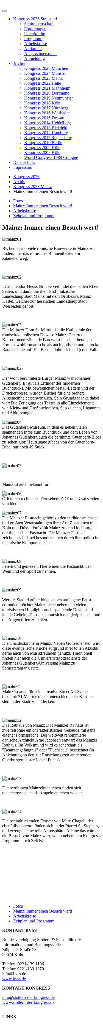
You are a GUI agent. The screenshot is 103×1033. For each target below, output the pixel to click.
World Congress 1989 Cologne (51, 157)
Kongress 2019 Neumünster (48, 98)
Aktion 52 (33, 48)
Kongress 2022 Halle (42, 83)
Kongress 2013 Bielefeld (45, 127)
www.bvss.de (14, 978)
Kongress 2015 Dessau (44, 117)
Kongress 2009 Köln (42, 147)
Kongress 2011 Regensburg (48, 137)
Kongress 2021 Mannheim (47, 88)
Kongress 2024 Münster (45, 73)
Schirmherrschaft (39, 23)
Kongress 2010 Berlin (43, 142)
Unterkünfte (34, 33)
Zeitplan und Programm (33, 215)
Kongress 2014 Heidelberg (47, 122)
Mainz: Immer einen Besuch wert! (42, 205)
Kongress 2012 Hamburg (46, 132)
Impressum (22, 167)
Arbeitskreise (35, 43)
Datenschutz (24, 162)
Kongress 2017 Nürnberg (46, 108)
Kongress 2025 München (46, 68)
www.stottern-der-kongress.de (28, 1002)
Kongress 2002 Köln (42, 152)
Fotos (18, 201)
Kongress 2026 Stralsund (35, 18)
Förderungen (35, 28)
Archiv (19, 63)
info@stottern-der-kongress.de (28, 997)
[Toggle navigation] (4, 11)
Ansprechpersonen (40, 53)
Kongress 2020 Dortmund (46, 93)
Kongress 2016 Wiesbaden (47, 113)
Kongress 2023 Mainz (43, 78)
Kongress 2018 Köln (42, 103)
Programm (33, 38)
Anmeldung (34, 58)
